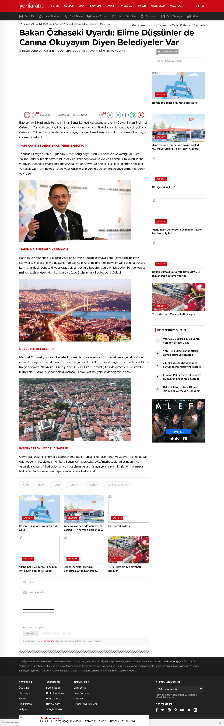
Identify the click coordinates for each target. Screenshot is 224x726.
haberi (57, 485)
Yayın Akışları (100, 16)
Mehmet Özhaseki (117, 485)
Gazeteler (158, 6)
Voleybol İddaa (54, 709)
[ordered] (55, 633)
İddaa (195, 16)
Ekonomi (95, 6)
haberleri (92, 485)
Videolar (127, 6)
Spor (82, 6)
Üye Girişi (24, 688)
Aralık (26, 485)
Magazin (111, 6)
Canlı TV (29, 16)
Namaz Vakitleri (127, 16)
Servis (55, 6)
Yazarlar (175, 6)
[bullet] (58, 633)
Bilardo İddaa (53, 704)
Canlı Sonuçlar (174, 16)
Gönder (31, 633)
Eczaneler (151, 16)
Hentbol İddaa (53, 699)
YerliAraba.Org (170, 661)
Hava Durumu (52, 16)
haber (41, 485)
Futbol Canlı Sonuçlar (85, 704)
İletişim (23, 709)
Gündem (69, 6)
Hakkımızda (25, 704)
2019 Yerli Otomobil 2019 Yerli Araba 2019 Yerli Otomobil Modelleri (57, 24)
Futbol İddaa (53, 688)
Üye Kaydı (24, 693)
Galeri (142, 6)
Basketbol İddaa (55, 693)
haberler (74, 485)
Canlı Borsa (76, 16)
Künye (22, 699)
